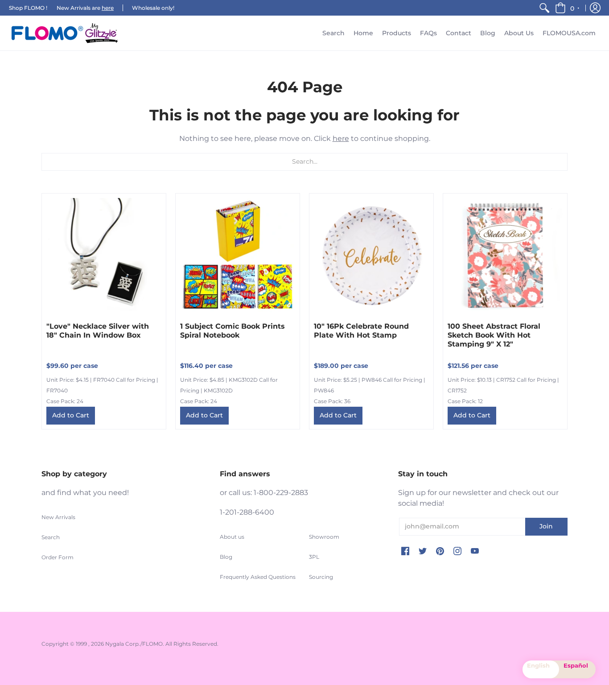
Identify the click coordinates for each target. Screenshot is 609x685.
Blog (226, 556)
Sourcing (321, 577)
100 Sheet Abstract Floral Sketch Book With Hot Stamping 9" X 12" (494, 335)
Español (576, 665)
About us (232, 536)
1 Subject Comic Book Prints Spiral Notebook (232, 330)
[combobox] (541, 669)
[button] (567, 8)
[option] (577, 669)
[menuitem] (544, 8)
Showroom (324, 536)
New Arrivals (58, 517)
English (538, 665)
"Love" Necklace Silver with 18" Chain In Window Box (97, 330)
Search (50, 537)
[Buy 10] (371, 255)
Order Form (57, 557)
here (108, 7)
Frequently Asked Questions (258, 577)
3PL (314, 556)
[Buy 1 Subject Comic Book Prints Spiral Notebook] (237, 255)
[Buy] (103, 255)
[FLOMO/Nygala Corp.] (64, 33)
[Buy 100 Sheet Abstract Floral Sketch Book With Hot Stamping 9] (505, 255)
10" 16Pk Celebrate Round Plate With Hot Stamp (361, 330)
